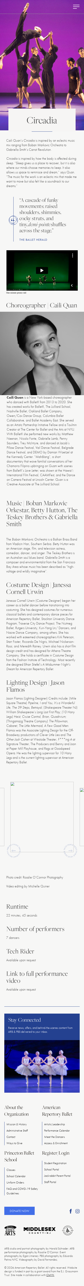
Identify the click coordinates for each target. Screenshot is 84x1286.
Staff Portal (50, 1182)
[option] (42, 817)
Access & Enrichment (56, 1143)
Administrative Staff (17, 1130)
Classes (10, 1170)
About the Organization (16, 1110)
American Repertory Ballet (57, 1110)
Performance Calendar (57, 1130)
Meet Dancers (54, 1137)
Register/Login (55, 1153)
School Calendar (16, 1176)
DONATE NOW (19, 1211)
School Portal (51, 1169)
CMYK (50, 1275)
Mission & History (16, 1124)
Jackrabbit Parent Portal (57, 1176)
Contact (10, 1137)
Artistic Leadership (54, 1124)
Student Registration (55, 1163)
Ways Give (14, 1143)
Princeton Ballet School (19, 1156)
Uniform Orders (15, 1182)
